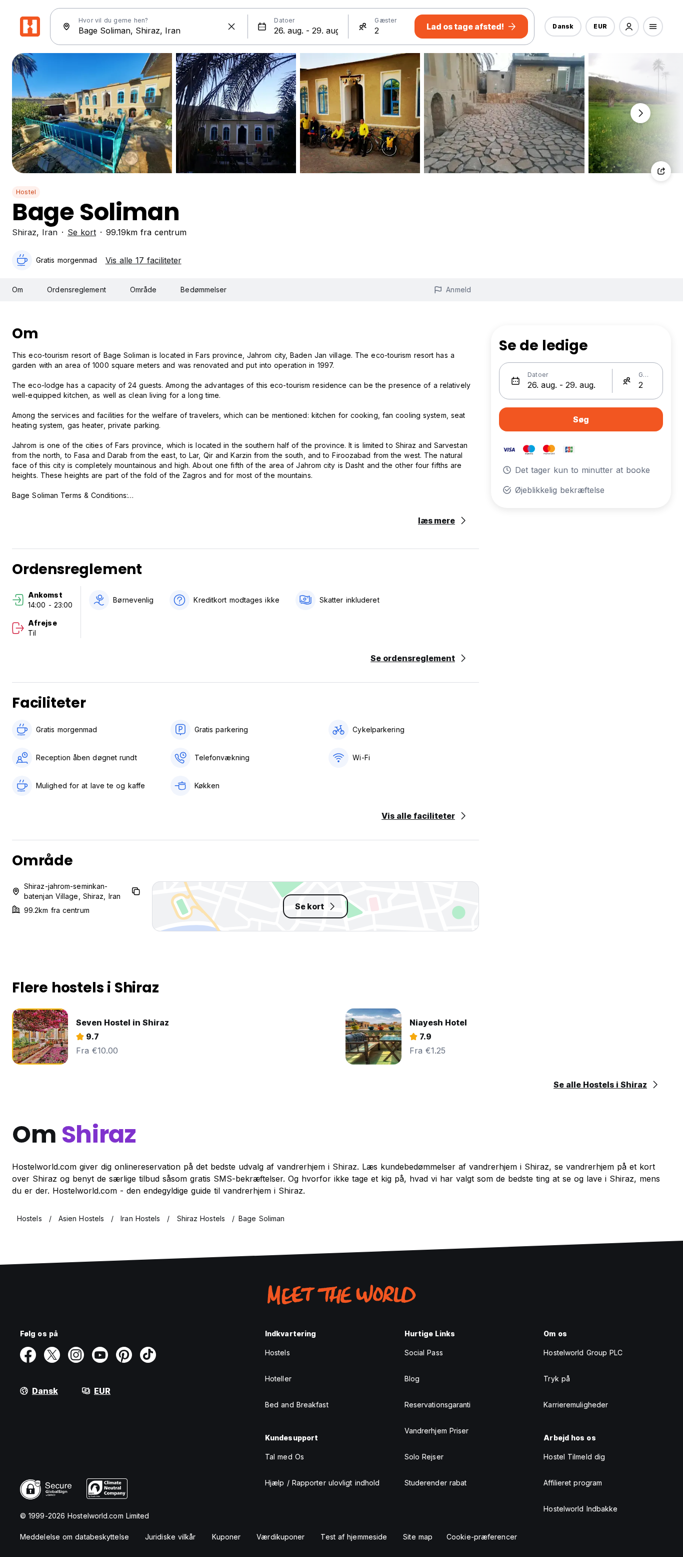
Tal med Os (284, 1456)
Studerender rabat (435, 1482)
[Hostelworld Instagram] (76, 1355)
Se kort (82, 232)
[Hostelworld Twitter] (52, 1355)
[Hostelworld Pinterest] (124, 1355)
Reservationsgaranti (437, 1404)
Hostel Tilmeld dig (574, 1456)
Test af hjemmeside (353, 1536)
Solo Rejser (424, 1456)
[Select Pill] (629, 27)
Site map (417, 1536)
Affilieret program (573, 1482)
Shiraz (24, 232)
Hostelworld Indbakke (581, 1508)
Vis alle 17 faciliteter (144, 260)
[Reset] (232, 27)
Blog (412, 1378)
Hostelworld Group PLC (583, 1352)
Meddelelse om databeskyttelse (74, 1536)
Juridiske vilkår (170, 1536)
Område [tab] (143, 289)
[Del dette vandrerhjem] (661, 171)
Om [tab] (17, 289)
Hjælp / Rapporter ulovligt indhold (322, 1482)
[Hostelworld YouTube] (100, 1355)
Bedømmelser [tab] (203, 289)
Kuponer (226, 1536)
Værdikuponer (280, 1536)
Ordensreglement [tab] (76, 289)
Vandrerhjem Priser (436, 1430)
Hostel (26, 192)
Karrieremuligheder (576, 1404)
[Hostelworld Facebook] (28, 1355)
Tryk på (557, 1378)
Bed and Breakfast (296, 1404)
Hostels (277, 1352)
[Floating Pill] (640, 113)
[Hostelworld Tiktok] (148, 1355)
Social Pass (423, 1352)
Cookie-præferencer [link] (481, 1536)
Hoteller (278, 1378)
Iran (50, 232)
